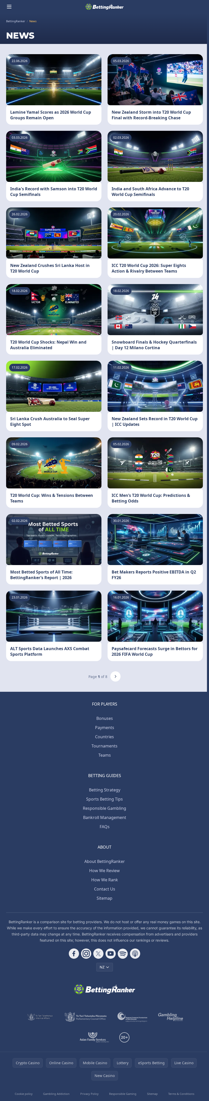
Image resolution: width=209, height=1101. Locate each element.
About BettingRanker (104, 861)
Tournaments (104, 746)
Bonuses (104, 718)
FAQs (105, 826)
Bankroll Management (104, 817)
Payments (104, 727)
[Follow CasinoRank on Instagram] (86, 953)
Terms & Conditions (181, 1094)
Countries (104, 737)
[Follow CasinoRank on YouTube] (111, 953)
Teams (104, 755)
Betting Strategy (104, 790)
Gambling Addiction (56, 1094)
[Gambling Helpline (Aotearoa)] (171, 1017)
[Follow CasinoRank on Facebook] (74, 953)
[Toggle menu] (9, 7)
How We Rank (104, 880)
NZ (102, 967)
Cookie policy (24, 1094)
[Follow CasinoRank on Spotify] (123, 953)
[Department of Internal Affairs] (40, 1017)
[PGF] (132, 1017)
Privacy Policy (89, 1094)
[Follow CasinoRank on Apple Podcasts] (135, 953)
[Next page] (115, 676)
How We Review (104, 870)
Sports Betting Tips (104, 799)
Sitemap (104, 898)
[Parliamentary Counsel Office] (85, 1017)
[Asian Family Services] (94, 1037)
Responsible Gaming (122, 1094)
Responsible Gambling (104, 808)
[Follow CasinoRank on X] (98, 953)
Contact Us (104, 889)
